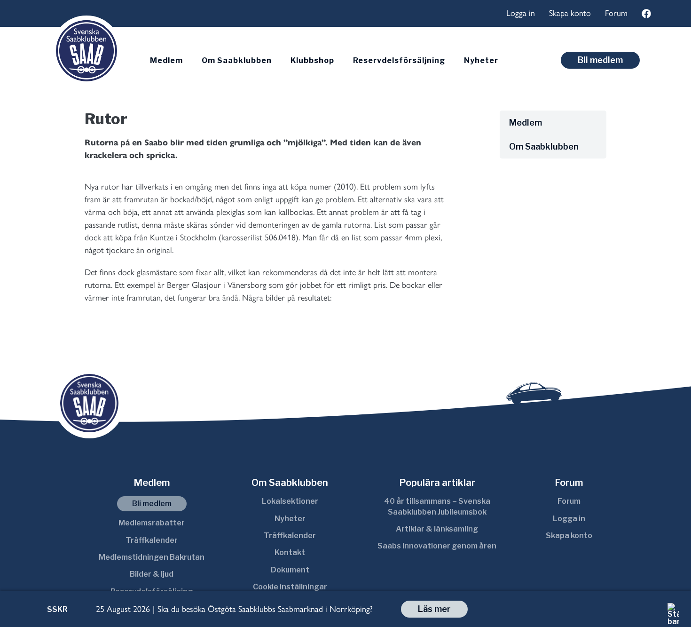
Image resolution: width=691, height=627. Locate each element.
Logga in (520, 13)
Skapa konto (570, 13)
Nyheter (481, 60)
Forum (616, 13)
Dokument (290, 569)
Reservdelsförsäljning (399, 60)
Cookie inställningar (290, 586)
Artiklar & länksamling (437, 528)
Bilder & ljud (151, 574)
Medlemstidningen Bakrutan (151, 557)
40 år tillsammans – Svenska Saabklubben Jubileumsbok (437, 506)
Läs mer (434, 609)
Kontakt (290, 552)
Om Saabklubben (237, 60)
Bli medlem (600, 60)
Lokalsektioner (290, 501)
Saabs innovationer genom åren (436, 545)
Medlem (166, 60)
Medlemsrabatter (151, 522)
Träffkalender (152, 540)
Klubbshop (312, 60)
